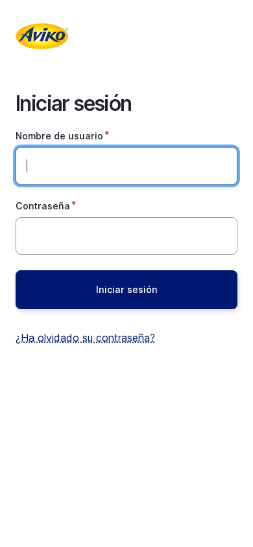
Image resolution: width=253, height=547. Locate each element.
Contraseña (43, 205)
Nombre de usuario (59, 135)
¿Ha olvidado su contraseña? (85, 337)
